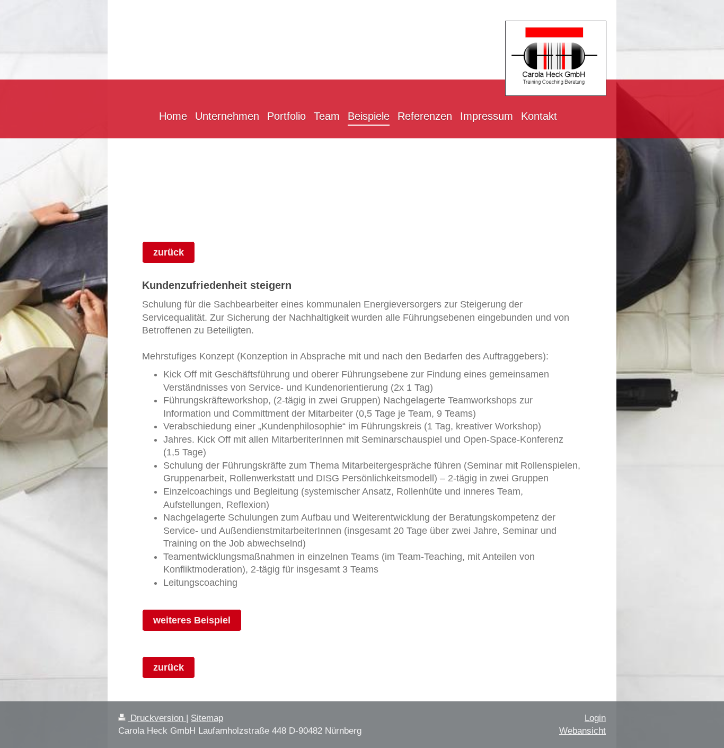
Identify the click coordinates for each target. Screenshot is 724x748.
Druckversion (157, 718)
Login (595, 718)
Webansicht (582, 731)
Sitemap (207, 718)
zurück (168, 252)
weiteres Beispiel (192, 620)
